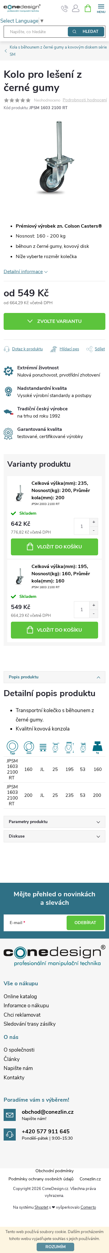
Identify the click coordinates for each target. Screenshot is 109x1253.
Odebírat (85, 923)
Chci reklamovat (22, 1015)
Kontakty (14, 1077)
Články (12, 1059)
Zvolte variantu (59, 321)
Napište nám (18, 1068)
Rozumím (55, 1247)
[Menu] (101, 8)
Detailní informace (23, 271)
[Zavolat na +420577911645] (64, 8)
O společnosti (19, 1049)
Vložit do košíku (59, 547)
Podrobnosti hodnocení (85, 100)
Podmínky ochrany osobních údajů (41, 1179)
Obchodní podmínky (54, 1171)
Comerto (88, 1207)
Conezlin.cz (90, 1179)
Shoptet (41, 1207)
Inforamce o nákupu (26, 1005)
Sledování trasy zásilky (30, 1024)
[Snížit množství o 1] (93, 530)
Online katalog (20, 996)
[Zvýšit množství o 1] (93, 522)
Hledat (90, 31)
